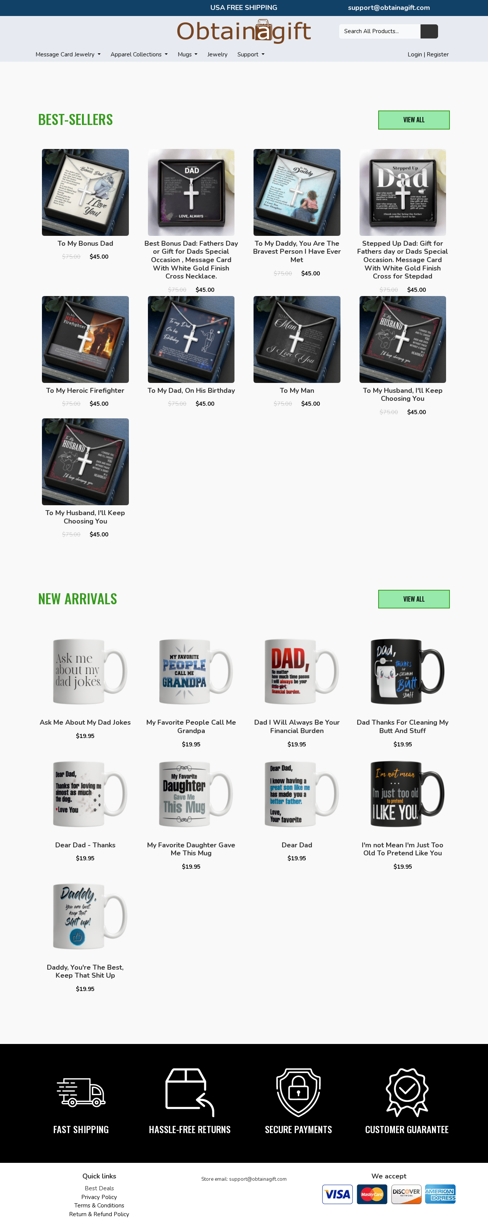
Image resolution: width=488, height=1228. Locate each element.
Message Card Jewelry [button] (65, 54)
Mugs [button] (185, 54)
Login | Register (428, 54)
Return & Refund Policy (99, 1214)
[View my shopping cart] (448, 31)
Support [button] (249, 54)
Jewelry (217, 54)
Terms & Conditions (99, 1205)
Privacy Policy (99, 1197)
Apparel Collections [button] (137, 54)
